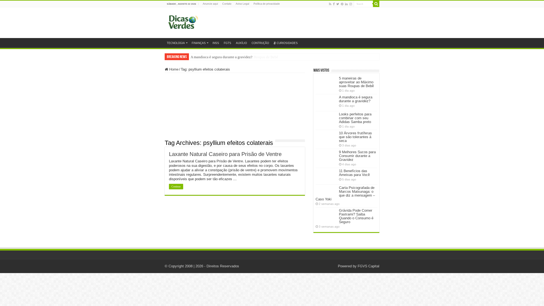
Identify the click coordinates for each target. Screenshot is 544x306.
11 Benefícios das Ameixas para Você (354, 173)
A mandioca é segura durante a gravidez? (221, 57)
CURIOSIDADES (287, 43)
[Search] (376, 4)
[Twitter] (338, 4)
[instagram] (350, 4)
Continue (176, 186)
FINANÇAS (199, 43)
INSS (215, 43)
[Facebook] (334, 4)
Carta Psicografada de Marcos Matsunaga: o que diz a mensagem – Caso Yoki (345, 193)
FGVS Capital (368, 266)
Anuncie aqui (210, 3)
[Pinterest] (342, 4)
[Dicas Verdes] (183, 22)
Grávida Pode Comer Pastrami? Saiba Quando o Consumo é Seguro (356, 216)
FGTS (227, 43)
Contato (226, 3)
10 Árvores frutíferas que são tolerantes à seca (355, 137)
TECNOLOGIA (176, 43)
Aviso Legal (242, 3)
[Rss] (330, 4)
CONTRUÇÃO (260, 43)
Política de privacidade (267, 3)
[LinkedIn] (346, 4)
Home (173, 69)
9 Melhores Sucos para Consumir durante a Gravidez (357, 156)
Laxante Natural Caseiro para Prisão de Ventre (225, 154)
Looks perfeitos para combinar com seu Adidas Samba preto (355, 118)
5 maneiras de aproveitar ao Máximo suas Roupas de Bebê (356, 82)
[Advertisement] (235, 107)
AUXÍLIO (241, 43)
